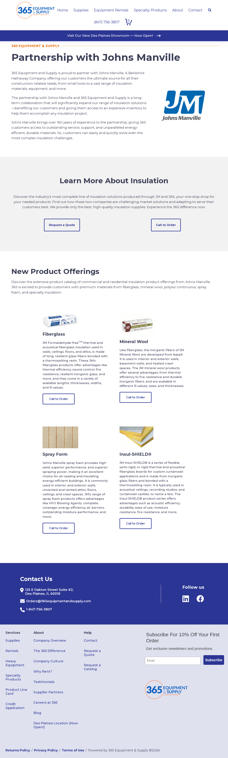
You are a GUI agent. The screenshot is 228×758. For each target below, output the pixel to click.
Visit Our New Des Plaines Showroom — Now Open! (110, 36)
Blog (37, 713)
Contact (90, 641)
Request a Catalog (92, 667)
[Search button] (209, 10)
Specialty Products (13, 677)
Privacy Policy (46, 750)
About (38, 633)
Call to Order (166, 225)
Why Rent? (42, 672)
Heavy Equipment (15, 663)
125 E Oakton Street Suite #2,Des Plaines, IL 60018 (49, 592)
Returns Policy (18, 750)
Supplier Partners (48, 692)
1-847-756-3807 (39, 609)
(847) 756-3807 (107, 22)
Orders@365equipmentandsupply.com (58, 601)
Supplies (13, 641)
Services (13, 633)
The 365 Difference (49, 651)
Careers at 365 (45, 703)
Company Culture (48, 661)
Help (88, 633)
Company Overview (49, 641)
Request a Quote (62, 225)
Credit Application (15, 706)
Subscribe (213, 660)
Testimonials (43, 682)
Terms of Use (73, 750)
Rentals (12, 651)
